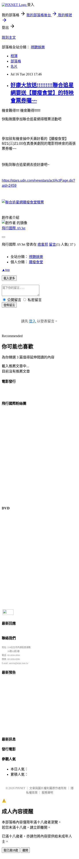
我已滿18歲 (11, 850)
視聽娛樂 (38, 47)
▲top (6, 270)
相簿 (14, 56)
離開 (25, 850)
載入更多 (9, 278)
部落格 (16, 61)
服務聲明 (47, 792)
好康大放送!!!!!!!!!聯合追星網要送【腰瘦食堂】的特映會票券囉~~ (42, 92)
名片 (14, 66)
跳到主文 (9, 37)
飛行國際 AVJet (13, 228)
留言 (52, 244)
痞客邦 (43, 244)
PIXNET (20, 788)
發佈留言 (9, 305)
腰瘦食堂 (36, 262)
